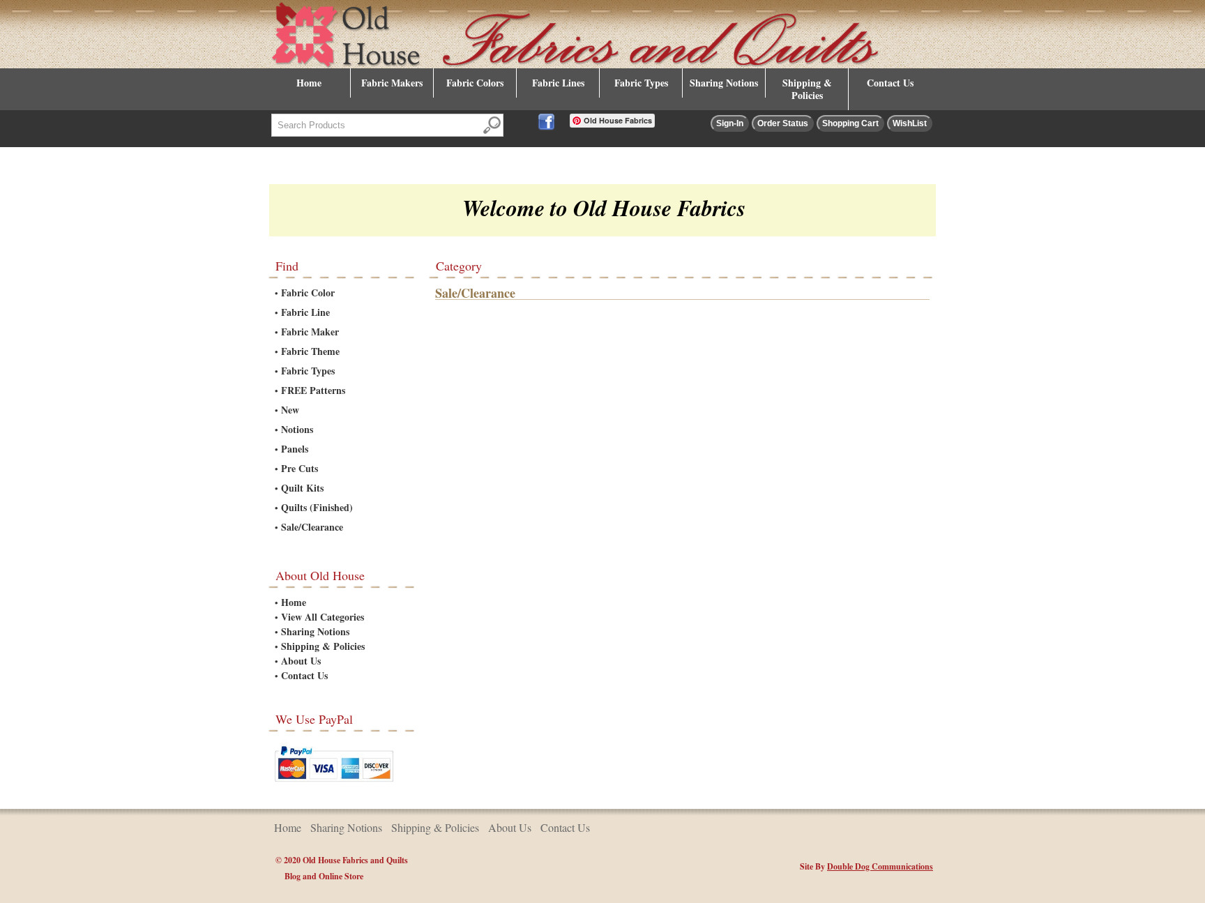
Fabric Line (305, 312)
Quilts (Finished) (317, 507)
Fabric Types (641, 82)
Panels (294, 448)
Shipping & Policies (807, 89)
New (290, 409)
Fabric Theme (310, 351)
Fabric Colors (474, 82)
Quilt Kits (302, 487)
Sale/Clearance (312, 526)
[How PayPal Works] (334, 784)
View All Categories (322, 616)
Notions (297, 429)
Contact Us (890, 82)
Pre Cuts (299, 468)
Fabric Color (308, 292)
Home (308, 82)
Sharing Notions (724, 82)
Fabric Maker (310, 331)
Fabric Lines (558, 82)
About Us (301, 660)
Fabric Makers (392, 82)
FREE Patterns (313, 390)
